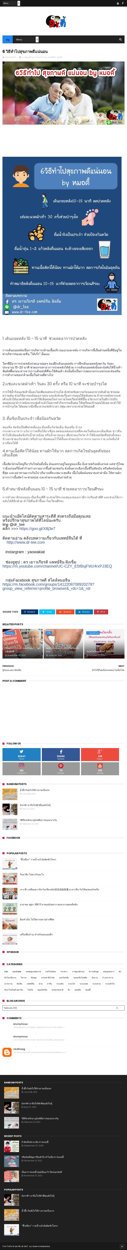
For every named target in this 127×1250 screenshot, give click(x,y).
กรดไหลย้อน (50, 971)
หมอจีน (78, 989)
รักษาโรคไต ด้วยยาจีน (11, 1246)
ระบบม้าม (96, 983)
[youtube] (118, 3)
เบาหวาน (8, 983)
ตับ (120, 971)
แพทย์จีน (52, 57)
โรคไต (30, 989)
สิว (69, 989)
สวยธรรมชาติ (57, 989)
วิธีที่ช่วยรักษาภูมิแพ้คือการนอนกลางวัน (38, 820)
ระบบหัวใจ (110, 983)
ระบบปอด (10, 633)
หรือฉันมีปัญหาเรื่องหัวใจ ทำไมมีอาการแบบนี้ (42, 1157)
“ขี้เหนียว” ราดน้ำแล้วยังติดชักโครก (38, 859)
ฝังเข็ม (19, 983)
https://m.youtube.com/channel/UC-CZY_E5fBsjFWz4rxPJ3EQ (57, 566)
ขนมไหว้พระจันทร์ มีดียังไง (100, 651)
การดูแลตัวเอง (28, 57)
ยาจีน (49, 633)
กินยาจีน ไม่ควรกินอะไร (32, 874)
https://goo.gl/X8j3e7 (37, 528)
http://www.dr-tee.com (26, 542)
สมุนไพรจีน (42, 989)
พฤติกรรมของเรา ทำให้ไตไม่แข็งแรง (62, 650)
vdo (6, 971)
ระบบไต (71, 983)
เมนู (7, 39)
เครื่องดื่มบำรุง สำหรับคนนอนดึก (36, 934)
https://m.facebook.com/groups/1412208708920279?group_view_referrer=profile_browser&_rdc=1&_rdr (48, 586)
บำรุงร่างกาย (41, 57)
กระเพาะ (64, 971)
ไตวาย (23, 977)
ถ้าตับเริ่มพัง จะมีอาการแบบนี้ (34, 1142)
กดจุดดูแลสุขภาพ (33, 971)
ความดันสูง (94, 971)
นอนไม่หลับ (64, 977)
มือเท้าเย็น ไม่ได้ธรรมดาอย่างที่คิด (37, 919)
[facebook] (123, 3)
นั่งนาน (95, 977)
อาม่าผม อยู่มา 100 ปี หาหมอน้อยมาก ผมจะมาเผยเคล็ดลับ (49, 904)
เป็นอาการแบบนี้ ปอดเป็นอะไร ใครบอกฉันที (22, 650)
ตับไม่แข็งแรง (10, 977)
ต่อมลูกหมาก (108, 971)
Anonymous (20, 1024)
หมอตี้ (59, 57)
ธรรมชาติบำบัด (48, 977)
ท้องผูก (34, 977)
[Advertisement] (63, 711)
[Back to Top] (122, 1246)
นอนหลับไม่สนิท (80, 977)
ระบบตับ (60, 983)
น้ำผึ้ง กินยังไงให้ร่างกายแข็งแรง (34, 790)
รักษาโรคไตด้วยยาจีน (13, 989)
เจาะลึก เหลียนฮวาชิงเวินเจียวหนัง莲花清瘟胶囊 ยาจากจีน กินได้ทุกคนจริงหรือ (59, 889)
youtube (17, 971)
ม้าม (41, 983)
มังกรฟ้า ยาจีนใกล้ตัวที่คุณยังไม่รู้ (35, 805)
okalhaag (19, 1049)
